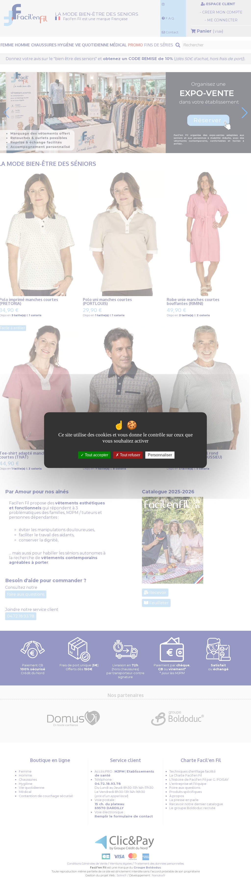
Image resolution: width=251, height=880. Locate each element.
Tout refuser (129, 455)
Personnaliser (160, 455)
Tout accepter (96, 455)
